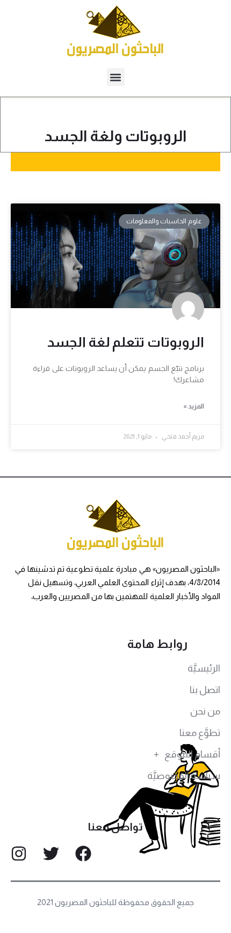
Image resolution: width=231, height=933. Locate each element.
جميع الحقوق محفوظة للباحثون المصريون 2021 (115, 902)
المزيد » (193, 406)
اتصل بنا (205, 689)
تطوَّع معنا (199, 732)
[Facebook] (83, 853)
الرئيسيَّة (203, 668)
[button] (116, 77)
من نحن (205, 711)
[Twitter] (51, 853)
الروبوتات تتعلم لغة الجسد (125, 341)
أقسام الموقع (192, 754)
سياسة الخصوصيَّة (183, 775)
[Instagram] (19, 853)
